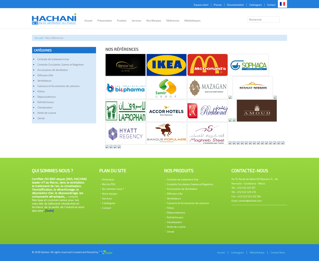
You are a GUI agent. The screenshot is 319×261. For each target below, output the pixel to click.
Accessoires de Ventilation (52, 69)
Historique (108, 179)
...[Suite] (49, 210)
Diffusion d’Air (45, 75)
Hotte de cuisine (46, 112)
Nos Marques (153, 20)
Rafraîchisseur (45, 102)
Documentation (235, 4)
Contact (271, 4)
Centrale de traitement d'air (53, 59)
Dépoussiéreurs (46, 96)
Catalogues (255, 4)
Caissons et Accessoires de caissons (58, 85)
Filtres (41, 91)
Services (136, 20)
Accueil (88, 20)
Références (172, 20)
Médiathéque (257, 252)
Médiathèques (192, 20)
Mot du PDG (108, 184)
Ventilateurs (44, 80)
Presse (218, 4)
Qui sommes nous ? (113, 188)
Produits (121, 20)
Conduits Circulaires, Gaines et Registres (60, 64)
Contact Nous (278, 252)
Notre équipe (109, 193)
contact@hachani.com (250, 200)
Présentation (104, 20)
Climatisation (44, 107)
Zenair (41, 118)
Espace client (201, 4)
